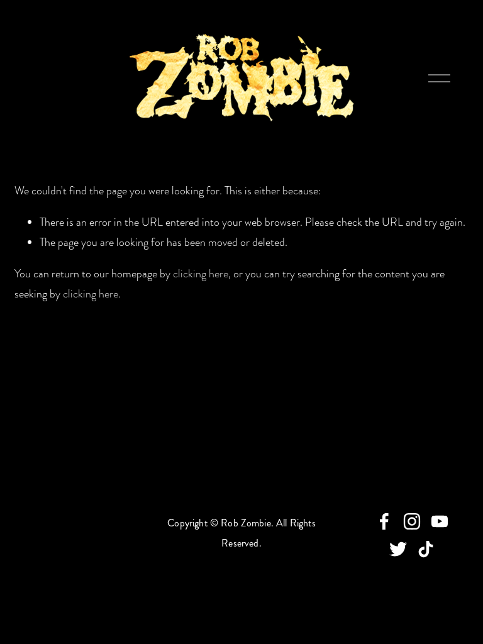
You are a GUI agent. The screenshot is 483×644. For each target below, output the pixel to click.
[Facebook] (384, 521)
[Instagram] (412, 521)
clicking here (200, 273)
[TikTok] (426, 549)
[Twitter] (398, 549)
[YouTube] (439, 521)
